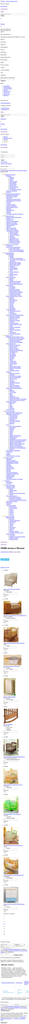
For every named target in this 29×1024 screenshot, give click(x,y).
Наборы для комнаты (15, 327)
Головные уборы (11, 486)
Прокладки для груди (15, 345)
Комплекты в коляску (15, 241)
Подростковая (13, 184)
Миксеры (12, 423)
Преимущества (7, 87)
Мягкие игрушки (11, 460)
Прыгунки (12, 301)
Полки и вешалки (14, 271)
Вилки (11, 433)
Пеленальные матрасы (15, 263)
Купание (9, 372)
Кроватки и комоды (10, 174)
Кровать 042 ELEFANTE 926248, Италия (14, 643)
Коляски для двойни (12, 222)
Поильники (12, 427)
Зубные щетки (13, 362)
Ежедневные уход (11, 343)
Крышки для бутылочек (16, 442)
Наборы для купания (15, 386)
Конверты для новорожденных (17, 493)
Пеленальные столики (15, 262)
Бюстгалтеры (13, 506)
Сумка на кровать (14, 323)
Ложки (11, 431)
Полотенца (12, 381)
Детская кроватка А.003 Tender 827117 (13, 845)
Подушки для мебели (15, 334)
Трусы (11, 513)
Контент (6, 139)
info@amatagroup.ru (5, 103)
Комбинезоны (13, 490)
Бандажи (12, 514)
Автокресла (9, 246)
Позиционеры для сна (12, 207)
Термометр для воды (15, 382)
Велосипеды (13, 521)
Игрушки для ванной (15, 377)
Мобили (9, 464)
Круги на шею (13, 378)
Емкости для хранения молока (17, 441)
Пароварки (12, 419)
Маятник (12, 177)
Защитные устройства (15, 293)
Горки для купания (14, 385)
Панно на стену (13, 319)
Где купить (6, 92)
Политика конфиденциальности (8, 991)
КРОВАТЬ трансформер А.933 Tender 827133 (15, 615)
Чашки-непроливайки (15, 435)
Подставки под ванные (15, 376)
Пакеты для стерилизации (16, 446)
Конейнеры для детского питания (18, 439)
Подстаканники (14, 233)
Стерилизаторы (13, 416)
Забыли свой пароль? (6, 163)
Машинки (9, 459)
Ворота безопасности (15, 290)
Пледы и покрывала (12, 206)
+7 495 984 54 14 (5, 109)
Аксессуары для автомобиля (17, 251)
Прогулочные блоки (12, 229)
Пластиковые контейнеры (16, 284)
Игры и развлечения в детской (14, 296)
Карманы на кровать (15, 320)
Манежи (12, 257)
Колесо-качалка (13, 181)
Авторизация (4, 9)
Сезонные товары (9, 516)
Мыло (11, 389)
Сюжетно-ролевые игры (13, 473)
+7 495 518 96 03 (5, 108)
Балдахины (9, 198)
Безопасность (10, 285)
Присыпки (12, 396)
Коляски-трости (11, 225)
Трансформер (13, 182)
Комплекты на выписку (16, 498)
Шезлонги (12, 266)
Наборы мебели (13, 269)
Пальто (11, 489)
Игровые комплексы (15, 520)
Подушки (9, 202)
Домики (12, 524)
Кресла (11, 276)
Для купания (13, 392)
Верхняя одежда (11, 487)
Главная (3, 551)
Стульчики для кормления (16, 258)
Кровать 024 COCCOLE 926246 (12, 589)
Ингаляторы (13, 354)
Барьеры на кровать (14, 289)
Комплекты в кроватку (12, 195)
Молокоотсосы (13, 418)
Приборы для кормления (13, 414)
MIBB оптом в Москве (15, 551)
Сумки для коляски (14, 234)
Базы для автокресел (15, 248)
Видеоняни (12, 286)
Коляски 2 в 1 (10, 218)
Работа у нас (7, 94)
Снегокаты (12, 535)
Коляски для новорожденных (14, 217)
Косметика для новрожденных (14, 388)
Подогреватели (13, 415)
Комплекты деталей (15, 317)
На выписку (10, 482)
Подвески (9, 465)
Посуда (8, 425)
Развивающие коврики (12, 461)
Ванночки (12, 374)
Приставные (13, 185)
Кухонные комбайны (15, 420)
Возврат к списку (5, 567)
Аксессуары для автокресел (14, 247)
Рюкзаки (12, 512)
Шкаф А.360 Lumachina (9, 697)
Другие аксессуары (14, 243)
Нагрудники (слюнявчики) (13, 450)
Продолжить (4, 1022)
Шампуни (12, 390)
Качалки (12, 305)
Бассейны (12, 528)
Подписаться (19, 982)
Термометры (13, 355)
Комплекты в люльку (12, 196)
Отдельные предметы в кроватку (15, 214)
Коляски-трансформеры (13, 221)
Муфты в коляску (14, 232)
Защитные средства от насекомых (18, 399)
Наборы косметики (14, 397)
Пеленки (9, 211)
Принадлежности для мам (13, 456)
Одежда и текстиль (10, 485)
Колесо (11, 180)
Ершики (12, 449)
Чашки (11, 434)
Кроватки (9, 176)
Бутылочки (9, 451)
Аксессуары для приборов (16, 342)
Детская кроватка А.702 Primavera (12, 814)
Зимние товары (10, 534)
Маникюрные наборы (15, 366)
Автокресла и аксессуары (11, 244)
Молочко (12, 408)
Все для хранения (11, 277)
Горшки (11, 369)
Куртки (11, 494)
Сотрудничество (8, 88)
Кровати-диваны (14, 186)
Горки (11, 526)
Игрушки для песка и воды (16, 532)
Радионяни (12, 288)
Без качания (12, 188)
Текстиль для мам (11, 505)
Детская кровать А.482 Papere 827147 (13, 784)
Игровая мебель (14, 274)
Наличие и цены (8, 138)
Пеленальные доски (15, 265)
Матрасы (9, 208)
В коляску (9, 483)
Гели (11, 404)
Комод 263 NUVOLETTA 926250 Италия (14, 904)
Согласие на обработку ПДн (19, 991)
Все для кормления (10, 411)
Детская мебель (10, 254)
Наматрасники (10, 210)
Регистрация (4, 6)
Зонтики (12, 236)
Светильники (13, 313)
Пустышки (12, 353)
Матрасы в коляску (14, 240)
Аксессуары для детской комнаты (15, 315)
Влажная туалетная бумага (16, 350)
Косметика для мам (11, 401)
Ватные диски (13, 347)
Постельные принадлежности (12, 193)
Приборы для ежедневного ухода (15, 337)
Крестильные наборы (12, 501)
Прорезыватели (13, 351)
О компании (7, 86)
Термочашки (13, 438)
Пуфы (11, 325)
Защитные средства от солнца (17, 400)
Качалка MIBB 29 (8, 724)
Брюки (11, 492)
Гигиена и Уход (9, 335)
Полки (11, 331)
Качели (11, 304)
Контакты (6, 95)
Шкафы (11, 255)
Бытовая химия (10, 409)
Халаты (11, 380)
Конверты (7, 480)
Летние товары (10, 517)
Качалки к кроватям (15, 316)
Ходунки (12, 303)
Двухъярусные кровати (15, 189)
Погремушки (10, 467)
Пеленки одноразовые (15, 368)
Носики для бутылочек (15, 445)
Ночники (12, 312)
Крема (11, 395)
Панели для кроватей (15, 329)
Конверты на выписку (15, 497)
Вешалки (12, 328)
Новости (6, 90)
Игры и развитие (9, 457)
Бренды (5, 136)
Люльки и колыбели (12, 190)
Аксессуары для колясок (13, 230)
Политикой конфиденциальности (11, 949)
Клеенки (9, 212)
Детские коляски (9, 216)
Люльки (9, 226)
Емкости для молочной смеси (17, 443)
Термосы (12, 429)
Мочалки (12, 384)
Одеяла (8, 203)
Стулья (11, 273)
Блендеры (12, 422)
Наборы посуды (14, 437)
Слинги (11, 510)
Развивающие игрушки (12, 463)
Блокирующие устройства (16, 292)
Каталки (12, 307)
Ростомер (12, 321)
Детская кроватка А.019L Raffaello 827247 (14, 756)
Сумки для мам (13, 508)
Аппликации (13, 332)
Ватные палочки (14, 346)
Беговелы (12, 519)
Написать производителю (8, 982)
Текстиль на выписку (12, 496)
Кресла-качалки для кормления (14, 412)
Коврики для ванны (15, 373)
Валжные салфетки (14, 349)
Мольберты (12, 308)
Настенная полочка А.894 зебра (12, 666)
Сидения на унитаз (14, 370)
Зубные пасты (13, 364)
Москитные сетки (14, 239)
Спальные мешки (11, 204)
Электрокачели (13, 267)
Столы (11, 270)
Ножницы (12, 357)
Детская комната (9, 253)
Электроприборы (11, 309)
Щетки (11, 359)
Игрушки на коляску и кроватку (15, 479)
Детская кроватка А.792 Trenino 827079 (13, 875)
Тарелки (12, 430)
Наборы (9, 454)
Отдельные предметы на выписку (18, 500)
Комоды (9, 192)
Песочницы (12, 527)
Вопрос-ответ (7, 91)
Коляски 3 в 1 (10, 220)
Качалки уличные (14, 531)
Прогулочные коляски (12, 224)
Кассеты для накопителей (16, 339)
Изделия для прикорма (15, 426)
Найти (2, 15)
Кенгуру (12, 509)
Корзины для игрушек (15, 281)
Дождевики (12, 237)
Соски (8, 453)
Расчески (12, 358)
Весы (11, 365)
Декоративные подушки (16, 324)
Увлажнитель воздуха (15, 311)
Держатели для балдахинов (13, 199)
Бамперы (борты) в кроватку (14, 200)
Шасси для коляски (11, 228)
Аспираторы (13, 361)
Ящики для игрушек (15, 282)
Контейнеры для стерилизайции (18, 447)
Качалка (12, 178)
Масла (11, 393)
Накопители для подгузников (17, 338)
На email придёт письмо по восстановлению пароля (14, 170)
